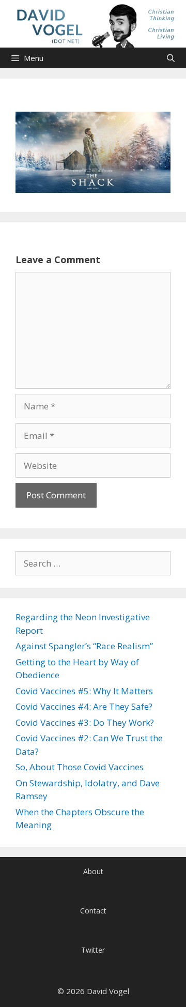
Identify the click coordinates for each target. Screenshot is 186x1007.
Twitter (93, 950)
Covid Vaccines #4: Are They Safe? (84, 706)
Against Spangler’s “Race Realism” (84, 646)
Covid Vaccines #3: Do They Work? (85, 722)
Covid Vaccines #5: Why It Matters (84, 691)
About (93, 871)
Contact (93, 911)
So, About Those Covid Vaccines (80, 767)
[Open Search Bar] (171, 58)
